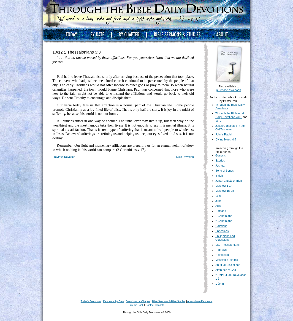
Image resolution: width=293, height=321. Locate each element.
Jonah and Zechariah (228, 180)
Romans (220, 211)
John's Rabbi (223, 134)
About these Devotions (199, 301)
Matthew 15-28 (224, 190)
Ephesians (222, 231)
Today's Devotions (91, 301)
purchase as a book (228, 90)
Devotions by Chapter (138, 301)
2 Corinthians (223, 221)
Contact (150, 305)
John (218, 200)
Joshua (220, 165)
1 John (219, 283)
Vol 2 (218, 120)
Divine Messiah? (225, 139)
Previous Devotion (63, 157)
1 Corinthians (223, 216)
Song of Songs (224, 170)
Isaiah (219, 175)
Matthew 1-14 (223, 185)
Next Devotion (185, 157)
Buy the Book (136, 305)
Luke (218, 195)
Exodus (220, 160)
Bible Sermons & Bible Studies (168, 301)
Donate (160, 305)
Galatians (221, 226)
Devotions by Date (113, 301)
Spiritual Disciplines (227, 265)
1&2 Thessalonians (227, 244)
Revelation (222, 254)
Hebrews (221, 249)
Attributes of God (225, 270)
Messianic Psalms (226, 260)
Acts (218, 206)
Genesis (220, 155)
